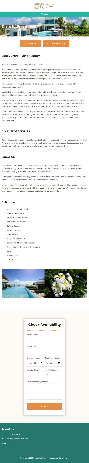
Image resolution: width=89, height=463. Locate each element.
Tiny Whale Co (64, 458)
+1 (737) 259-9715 (12, 434)
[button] (4, 285)
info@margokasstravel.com (16, 438)
